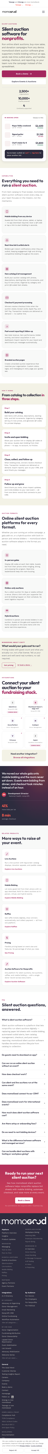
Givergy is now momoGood (7, 1401)
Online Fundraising (9, 1316)
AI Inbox (28, 1264)
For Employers (31, 1299)
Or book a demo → (24, 665)
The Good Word (8, 1368)
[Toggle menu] (43, 11)
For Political (30, 1306)
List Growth (6, 1348)
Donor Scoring (30, 1252)
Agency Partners (8, 1283)
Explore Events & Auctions (24, 81)
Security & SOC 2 (8, 1424)
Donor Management (9, 1306)
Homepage (6, 1393)
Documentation (8, 1435)
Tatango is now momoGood (8, 1407)
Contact (5, 1390)
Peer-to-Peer (7, 1253)
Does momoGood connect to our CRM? (20, 1093)
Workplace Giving (32, 1232)
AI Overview (30, 1249)
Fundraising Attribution (11, 1333)
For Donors (29, 1296)
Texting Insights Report (11, 1374)
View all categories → (10, 1322)
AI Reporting (29, 1267)
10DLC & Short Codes (9, 1421)
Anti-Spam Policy (8, 1427)
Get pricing (8, 665)
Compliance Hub (8, 1415)
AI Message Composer (33, 1258)
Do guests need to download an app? (19, 1055)
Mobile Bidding (7, 1269)
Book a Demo (22, 74)
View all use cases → (9, 1358)
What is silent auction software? (17, 1019)
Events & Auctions (9, 1260)
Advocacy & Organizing (11, 1303)
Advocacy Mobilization (11, 1352)
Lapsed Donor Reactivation (7, 1341)
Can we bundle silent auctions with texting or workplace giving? (18, 1152)
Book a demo (7, 1387)
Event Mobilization (9, 1345)
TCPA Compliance (8, 1418)
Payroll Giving (30, 1241)
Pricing (4, 1275)
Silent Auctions (7, 1263)
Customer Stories (9, 1371)
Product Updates (8, 1239)
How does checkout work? (14, 1074)
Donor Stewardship (9, 1336)
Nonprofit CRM (8, 1313)
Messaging (6, 1247)
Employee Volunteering (33, 1238)
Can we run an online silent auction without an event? (18, 1064)
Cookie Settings (36, 1446)
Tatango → (19, 5)
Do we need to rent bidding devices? (19, 1132)
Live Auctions (7, 1266)
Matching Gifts (30, 1235)
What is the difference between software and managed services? (21, 1141)
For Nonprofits (31, 1302)
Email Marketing (8, 1310)
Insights (5, 1236)
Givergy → (29, 5)
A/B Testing (29, 1261)
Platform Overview (9, 1233)
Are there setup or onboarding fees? (19, 1123)
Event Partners (8, 1286)
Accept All (35, 1450)
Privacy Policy (25, 1446)
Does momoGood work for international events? (21, 1103)
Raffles (4, 1272)
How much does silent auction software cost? (20, 1114)
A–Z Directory (7, 1296)
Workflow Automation (10, 1319)
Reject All (13, 1450)
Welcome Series (8, 1355)
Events (4, 1384)
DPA (3, 1438)
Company (5, 1380)
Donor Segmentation (10, 1330)
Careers (5, 1377)
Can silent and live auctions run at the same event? (19, 1084)
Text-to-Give (6, 1250)
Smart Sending (30, 1255)
